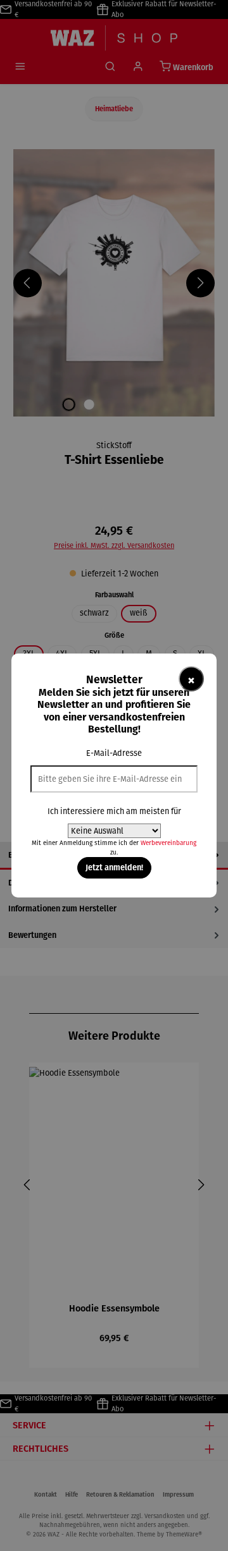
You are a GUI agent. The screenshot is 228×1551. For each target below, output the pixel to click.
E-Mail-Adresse (114, 753)
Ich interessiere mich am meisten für (114, 811)
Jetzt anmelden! (114, 867)
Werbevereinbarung (168, 843)
